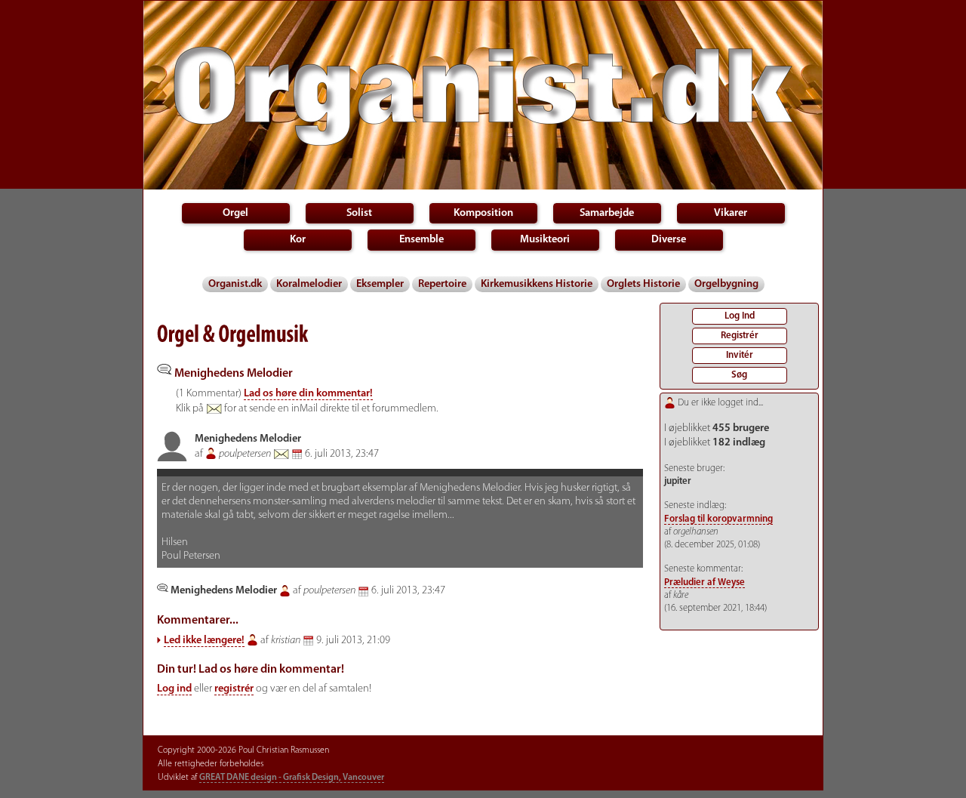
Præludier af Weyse (704, 582)
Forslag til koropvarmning (718, 519)
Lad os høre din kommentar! (308, 393)
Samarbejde (607, 213)
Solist (359, 213)
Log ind (174, 689)
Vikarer (730, 213)
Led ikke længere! (204, 640)
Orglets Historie (643, 284)
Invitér (739, 355)
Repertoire (442, 284)
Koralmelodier (309, 284)
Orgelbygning (726, 284)
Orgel (235, 213)
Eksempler (380, 284)
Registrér (739, 335)
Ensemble (421, 239)
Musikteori (545, 239)
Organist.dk (235, 284)
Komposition (483, 213)
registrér (234, 689)
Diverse (668, 239)
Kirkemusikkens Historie (536, 284)
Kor (298, 239)
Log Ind (739, 316)
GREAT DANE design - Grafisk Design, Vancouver (291, 777)
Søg (739, 375)
